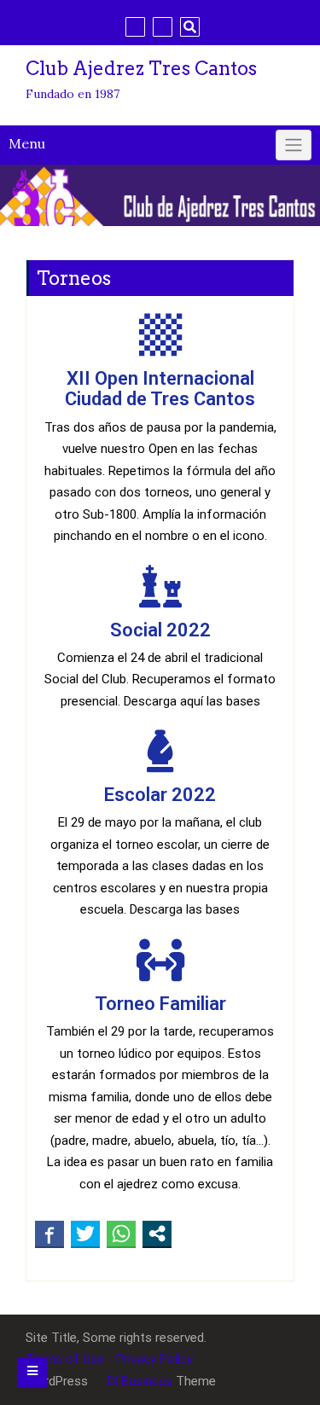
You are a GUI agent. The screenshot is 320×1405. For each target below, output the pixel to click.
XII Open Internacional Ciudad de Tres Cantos (160, 388)
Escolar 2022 (160, 794)
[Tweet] (85, 1233)
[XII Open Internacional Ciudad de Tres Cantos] (160, 334)
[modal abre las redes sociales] (157, 1233)
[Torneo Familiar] (160, 959)
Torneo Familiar (160, 1003)
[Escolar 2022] (160, 750)
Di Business (138, 1381)
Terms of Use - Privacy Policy (109, 1359)
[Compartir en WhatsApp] (121, 1233)
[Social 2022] (160, 586)
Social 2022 (160, 630)
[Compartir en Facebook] (49, 1233)
